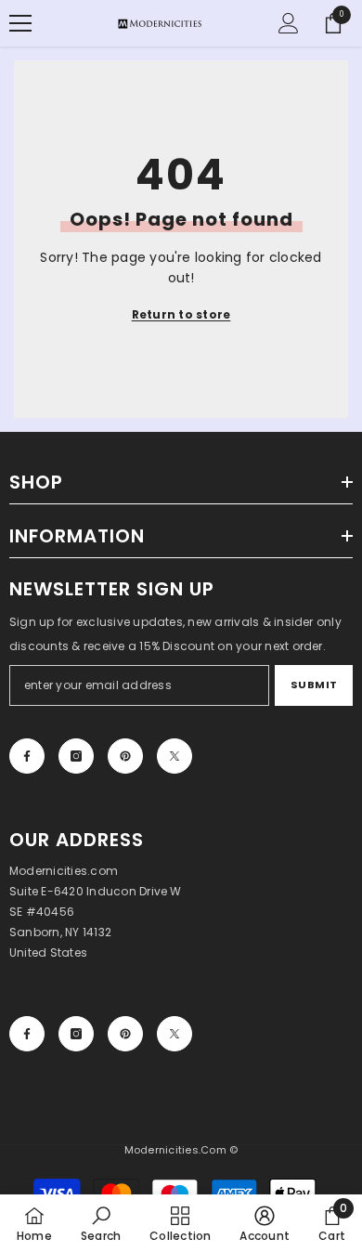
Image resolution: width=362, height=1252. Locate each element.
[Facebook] (27, 756)
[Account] (288, 23)
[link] (101, 1223)
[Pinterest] (125, 756)
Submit (314, 684)
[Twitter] (174, 756)
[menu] (20, 23)
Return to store (181, 314)
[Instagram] (76, 756)
